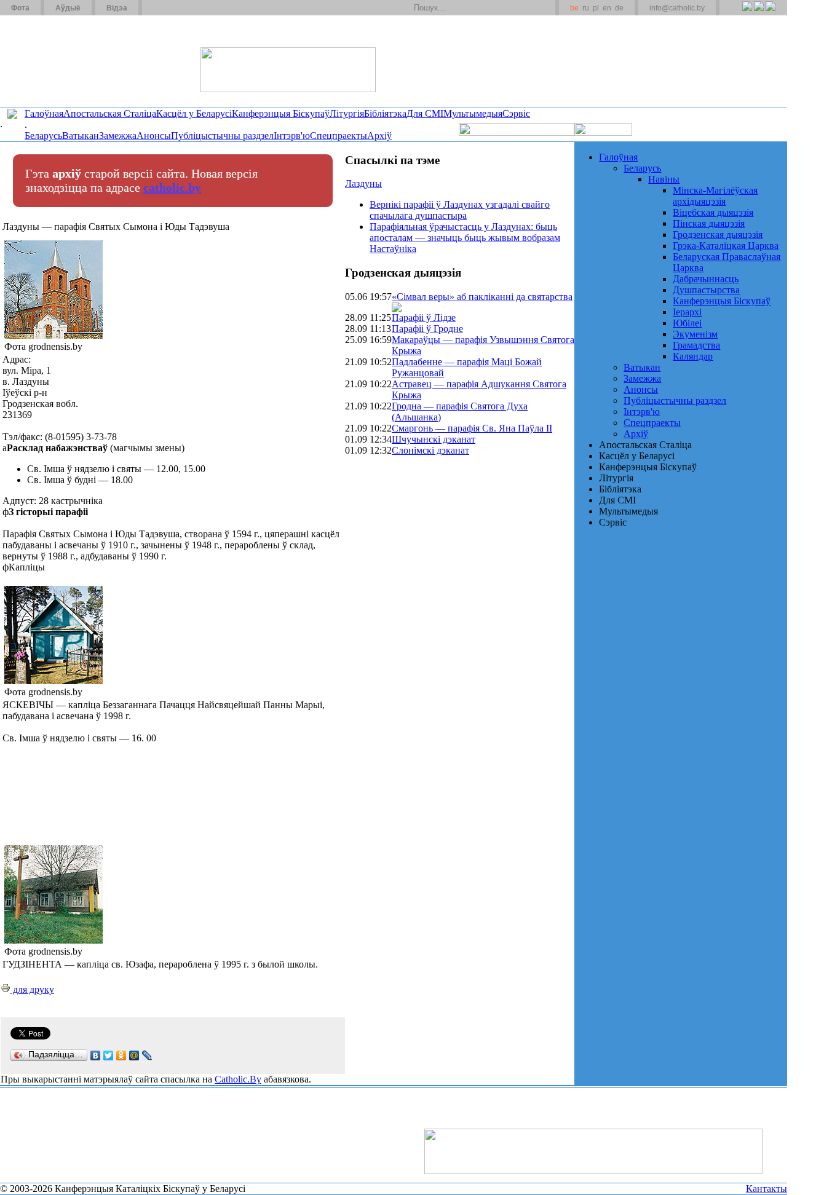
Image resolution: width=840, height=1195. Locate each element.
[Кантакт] (171, 8)
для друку (32, 989)
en (607, 8)
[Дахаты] (156, 8)
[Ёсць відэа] (397, 309)
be (574, 8)
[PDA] (736, 13)
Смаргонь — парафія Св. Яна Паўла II (472, 428)
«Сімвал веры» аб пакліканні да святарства (482, 296)
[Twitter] (758, 13)
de (619, 8)
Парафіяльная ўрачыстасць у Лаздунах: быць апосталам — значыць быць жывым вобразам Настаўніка (465, 237)
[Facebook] (770, 13)
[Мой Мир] (134, 1055)
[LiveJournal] (147, 1055)
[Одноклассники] (121, 1055)
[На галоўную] (46, 61)
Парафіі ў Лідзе (424, 317)
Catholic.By (238, 1079)
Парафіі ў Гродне (427, 328)
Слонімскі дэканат (430, 450)
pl (596, 8)
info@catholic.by (677, 8)
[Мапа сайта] (186, 8)
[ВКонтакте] (95, 1055)
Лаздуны (363, 183)
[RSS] (747, 13)
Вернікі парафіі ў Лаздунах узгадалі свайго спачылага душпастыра (460, 210)
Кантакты (766, 1188)
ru (585, 8)
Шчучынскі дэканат (433, 439)
